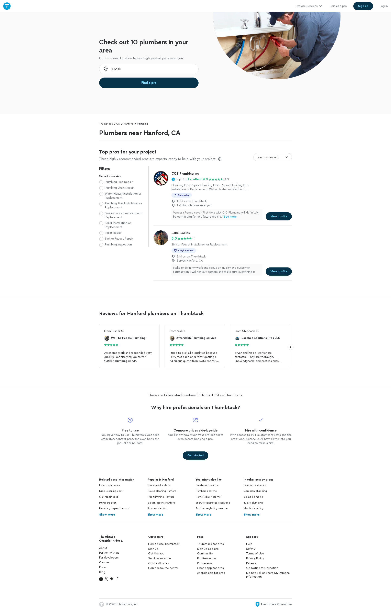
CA (118, 123)
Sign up (153, 549)
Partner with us (109, 552)
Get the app (156, 553)
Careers (104, 562)
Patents (251, 563)
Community (205, 553)
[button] (178, 179)
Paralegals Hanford (158, 485)
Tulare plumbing (253, 502)
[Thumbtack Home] (7, 6)
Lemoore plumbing (255, 485)
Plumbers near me (206, 491)
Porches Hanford (157, 508)
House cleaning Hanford (161, 491)
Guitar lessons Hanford (161, 502)
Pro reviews (204, 563)
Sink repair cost (108, 496)
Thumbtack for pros (210, 544)
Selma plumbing (253, 496)
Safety (250, 549)
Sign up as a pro (208, 549)
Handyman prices (109, 485)
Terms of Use (255, 553)
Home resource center (163, 568)
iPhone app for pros (210, 568)
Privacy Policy (255, 558)
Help (249, 544)
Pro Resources (206, 558)
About (103, 548)
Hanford (128, 123)
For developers (109, 557)
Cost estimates (158, 563)
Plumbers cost (107, 502)
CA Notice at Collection (262, 568)
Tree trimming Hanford (161, 496)
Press (102, 567)
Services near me (159, 558)
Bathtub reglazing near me (211, 508)
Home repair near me (208, 496)
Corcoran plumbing (255, 491)
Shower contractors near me (213, 502)
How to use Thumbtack (163, 544)
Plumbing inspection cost (114, 508)
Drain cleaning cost (111, 491)
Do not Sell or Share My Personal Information (268, 575)
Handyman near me (207, 485)
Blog (102, 572)
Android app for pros (211, 573)
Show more (107, 514)
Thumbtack (106, 123)
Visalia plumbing (253, 508)
